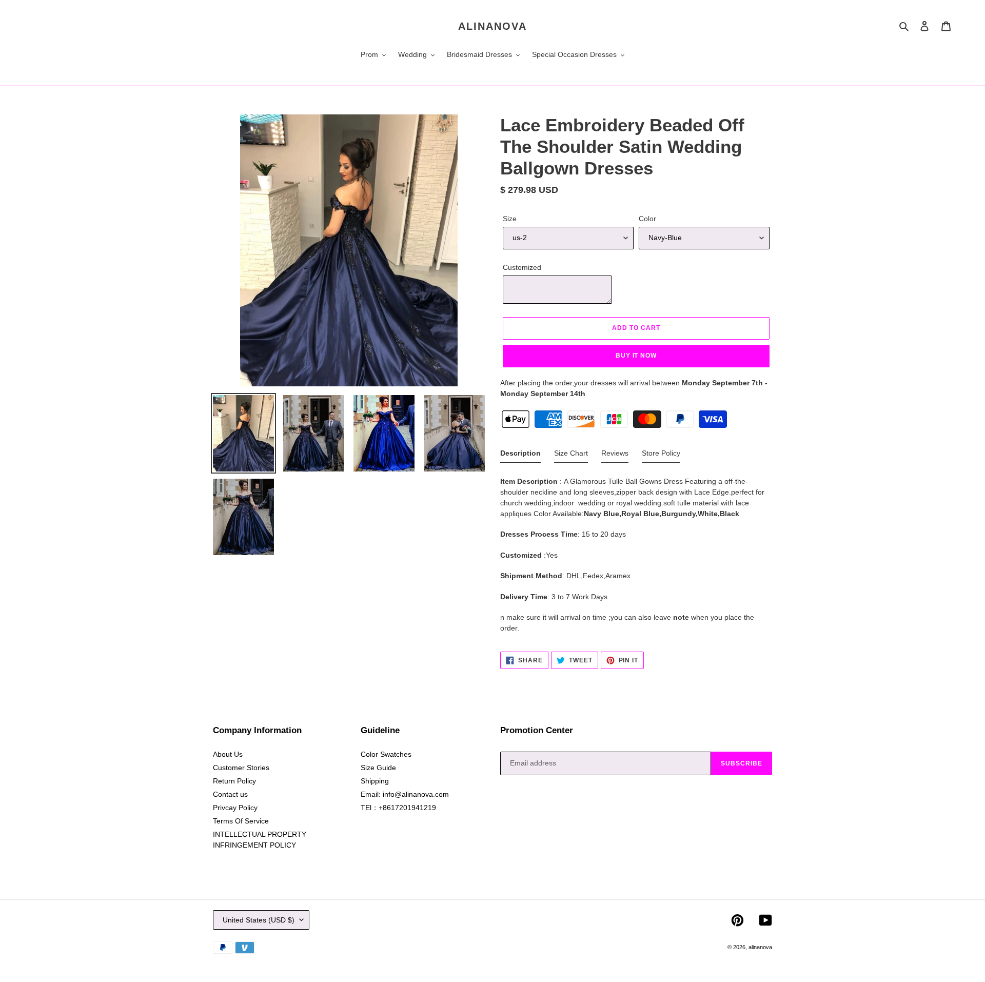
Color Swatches (386, 754)
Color (647, 218)
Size (510, 218)
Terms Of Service (241, 821)
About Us (228, 754)
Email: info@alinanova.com (405, 794)
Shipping (375, 781)
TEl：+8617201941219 (398, 807)
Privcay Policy (235, 807)
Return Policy (234, 781)
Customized (522, 267)
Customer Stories (241, 767)
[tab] (520, 455)
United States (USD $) (258, 920)
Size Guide (378, 767)
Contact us (230, 794)
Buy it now (636, 355)
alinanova (492, 26)
